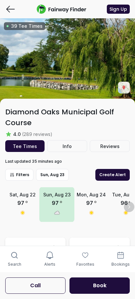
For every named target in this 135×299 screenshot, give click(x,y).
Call (35, 285)
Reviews (110, 146)
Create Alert (112, 174)
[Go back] (10, 9)
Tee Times (25, 146)
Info (67, 146)
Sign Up (118, 9)
